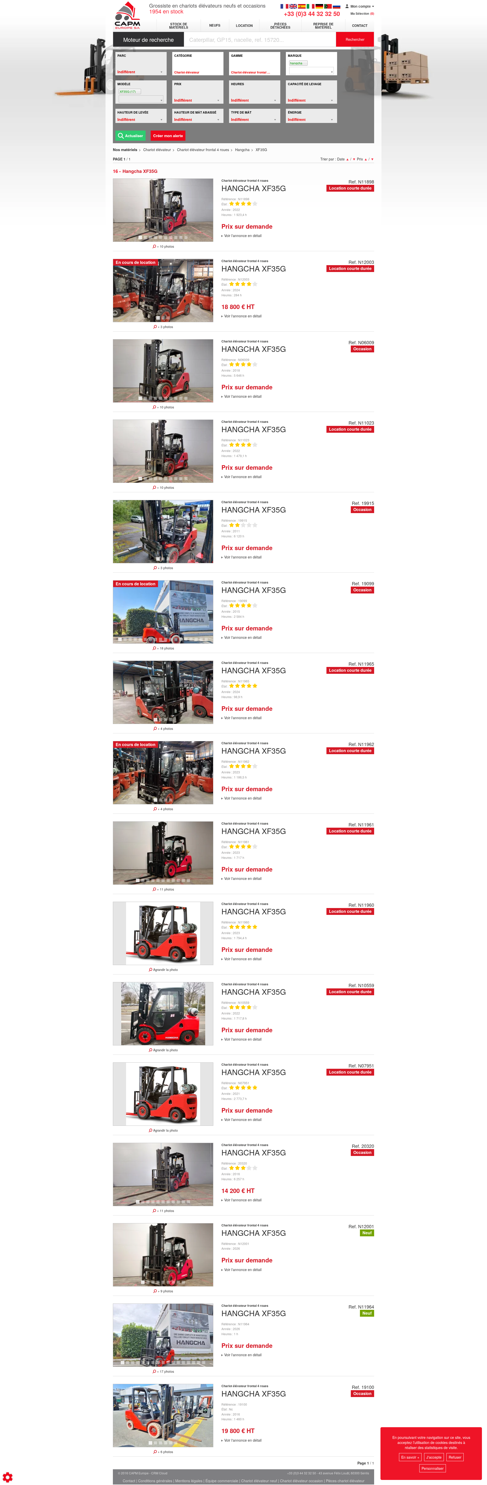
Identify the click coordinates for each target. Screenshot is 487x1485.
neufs (214, 25)
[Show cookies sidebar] (8, 1477)
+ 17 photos (165, 1371)
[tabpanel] (163, 210)
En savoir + (410, 1457)
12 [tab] (178, 641)
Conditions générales (155, 1480)
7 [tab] (171, 239)
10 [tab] (188, 239)
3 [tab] (151, 239)
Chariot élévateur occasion (301, 1480)
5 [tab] (161, 239)
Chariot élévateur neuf (259, 1480)
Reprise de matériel (323, 25)
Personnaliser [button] (433, 1468)
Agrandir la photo (165, 970)
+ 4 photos (165, 729)
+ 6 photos (165, 1452)
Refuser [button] (455, 1457)
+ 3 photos (165, 327)
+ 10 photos (165, 246)
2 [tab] (146, 239)
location (244, 25)
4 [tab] (156, 239)
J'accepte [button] (434, 1457)
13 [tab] (183, 641)
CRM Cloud (159, 1473)
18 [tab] (208, 641)
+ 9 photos (165, 1291)
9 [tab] (182, 239)
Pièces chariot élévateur (345, 1480)
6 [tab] (166, 239)
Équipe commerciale (221, 1480)
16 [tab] (198, 641)
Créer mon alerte (168, 135)
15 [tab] (193, 641)
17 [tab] (203, 641)
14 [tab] (188, 641)
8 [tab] (177, 239)
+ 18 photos (165, 648)
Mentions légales (188, 1480)
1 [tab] (141, 239)
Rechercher (355, 39)
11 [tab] (172, 641)
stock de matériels (178, 25)
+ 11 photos (165, 889)
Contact (360, 25)
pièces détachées (280, 25)
